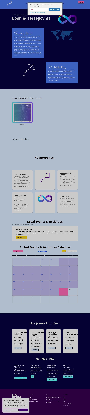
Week (68, 251)
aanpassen (7, 409)
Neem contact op (52, 379)
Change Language (54, 9)
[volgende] (16, 251)
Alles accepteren (23, 409)
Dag (71, 251)
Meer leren (17, 348)
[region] (15, 405)
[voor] (14, 251)
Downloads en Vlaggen (20, 378)
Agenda (75, 251)
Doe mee (81, 2)
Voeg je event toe (68, 376)
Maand (64, 251)
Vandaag (20, 251)
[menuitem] (27, 3)
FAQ (32, 376)
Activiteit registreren (21, 237)
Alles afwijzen (15, 409)
